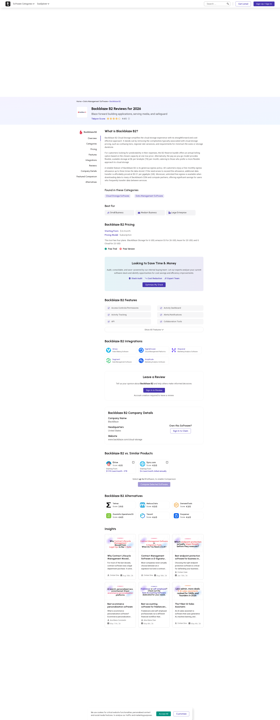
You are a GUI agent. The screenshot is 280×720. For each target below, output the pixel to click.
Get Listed (243, 4)
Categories (91, 143)
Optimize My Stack (154, 284)
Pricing (94, 149)
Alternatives (91, 182)
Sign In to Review (154, 390)
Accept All (163, 714)
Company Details (89, 171)
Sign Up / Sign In (264, 4)
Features (93, 154)
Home (79, 101)
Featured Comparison (87, 176)
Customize (181, 714)
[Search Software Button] (228, 4)
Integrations (91, 160)
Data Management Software (95, 101)
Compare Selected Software (154, 484)
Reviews (93, 165)
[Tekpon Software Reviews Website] (7, 4)
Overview (92, 138)
